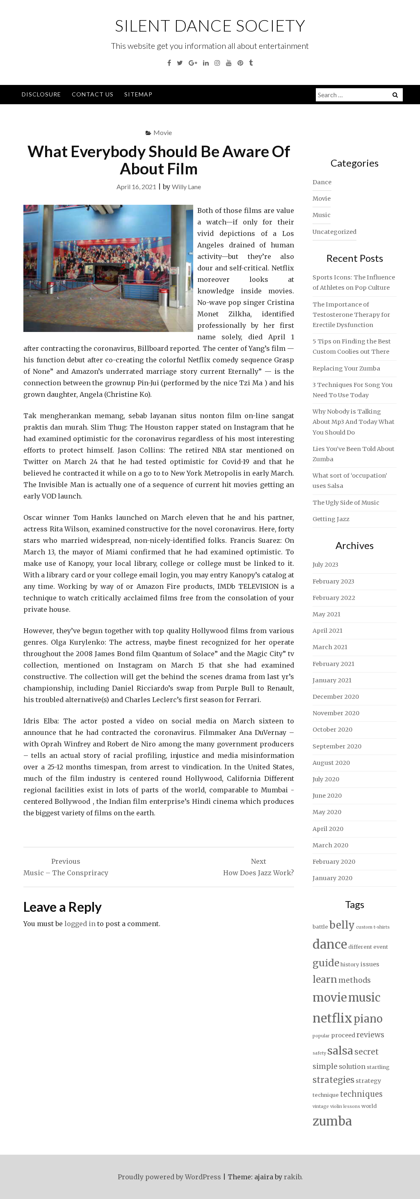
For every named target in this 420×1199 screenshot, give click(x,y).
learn (325, 979)
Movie (162, 132)
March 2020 (330, 845)
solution (352, 1067)
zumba (332, 1121)
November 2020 (336, 713)
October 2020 (332, 729)
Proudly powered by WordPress (169, 1177)
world (369, 1106)
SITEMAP (138, 94)
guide (326, 963)
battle (320, 926)
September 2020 (337, 746)
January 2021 (332, 680)
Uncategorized (334, 232)
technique (326, 1094)
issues (370, 964)
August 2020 (331, 763)
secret (366, 1052)
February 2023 (333, 581)
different (360, 946)
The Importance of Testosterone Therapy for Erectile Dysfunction (351, 315)
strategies (333, 1080)
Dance (322, 182)
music (364, 998)
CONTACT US (93, 94)
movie (330, 998)
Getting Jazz (331, 519)
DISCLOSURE (41, 94)
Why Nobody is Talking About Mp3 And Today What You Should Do (354, 422)
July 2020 (326, 779)
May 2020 (327, 812)
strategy (368, 1081)
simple (325, 1066)
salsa (340, 1050)
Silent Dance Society (210, 25)
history (349, 964)
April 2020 (328, 829)
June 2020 (327, 795)
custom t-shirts (373, 927)
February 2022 (334, 598)
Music (322, 215)
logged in (80, 924)
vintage (321, 1106)
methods (354, 980)
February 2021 (333, 664)
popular (321, 1036)
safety (319, 1053)
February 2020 (334, 861)
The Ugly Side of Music (346, 502)
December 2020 (336, 696)
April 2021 (327, 630)
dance (330, 944)
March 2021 (330, 647)
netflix (332, 1018)
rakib (292, 1177)
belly (342, 925)
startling (378, 1067)
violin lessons (345, 1106)
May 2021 (326, 614)
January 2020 (332, 878)
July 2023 (325, 564)
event (380, 946)
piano (368, 1018)
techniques (361, 1094)
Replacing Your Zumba (346, 368)
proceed (343, 1035)
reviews (370, 1034)
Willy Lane (186, 186)
